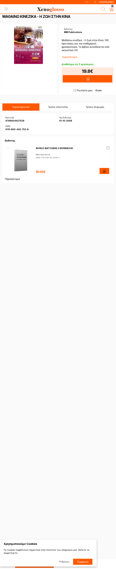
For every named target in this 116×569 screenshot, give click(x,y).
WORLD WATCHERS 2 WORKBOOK (54, 148)
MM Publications (43, 154)
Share (98, 90)
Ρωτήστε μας (84, 90)
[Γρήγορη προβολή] (8, 148)
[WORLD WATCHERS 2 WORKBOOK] (20, 160)
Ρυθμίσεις (64, 561)
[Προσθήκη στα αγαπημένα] (108, 148)
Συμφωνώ (83, 561)
